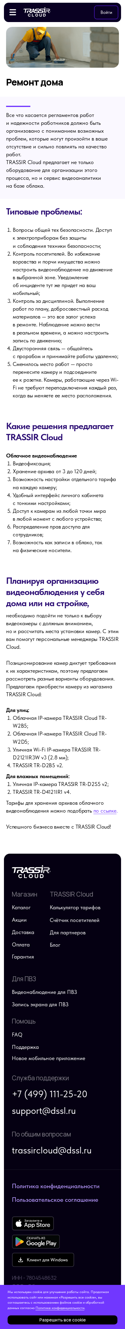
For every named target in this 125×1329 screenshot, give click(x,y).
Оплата (21, 944)
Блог (55, 945)
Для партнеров (68, 932)
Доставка (23, 932)
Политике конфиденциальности (59, 1308)
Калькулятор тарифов (75, 907)
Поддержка (25, 1047)
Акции (19, 920)
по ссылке (105, 810)
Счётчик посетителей (75, 920)
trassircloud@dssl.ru (52, 1150)
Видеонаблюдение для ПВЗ (44, 992)
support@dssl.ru (44, 1110)
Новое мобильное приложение (48, 1058)
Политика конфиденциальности (56, 1186)
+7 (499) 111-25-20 (49, 1094)
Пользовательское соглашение (55, 1199)
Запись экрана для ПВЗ (40, 1004)
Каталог (21, 907)
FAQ (17, 1034)
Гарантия (23, 956)
